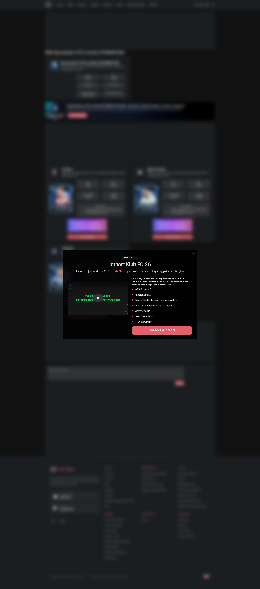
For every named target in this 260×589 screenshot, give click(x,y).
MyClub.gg (121, 271)
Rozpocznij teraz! (162, 330)
